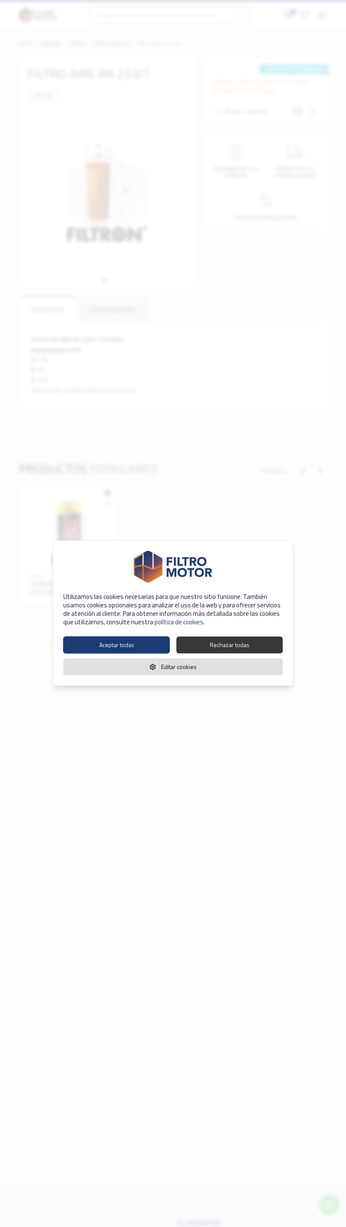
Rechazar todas (229, 644)
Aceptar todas (116, 644)
